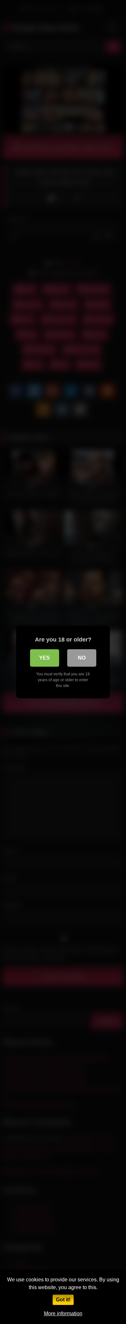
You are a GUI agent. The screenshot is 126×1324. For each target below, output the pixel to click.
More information (63, 1313)
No (82, 658)
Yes (44, 658)
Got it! (63, 1299)
